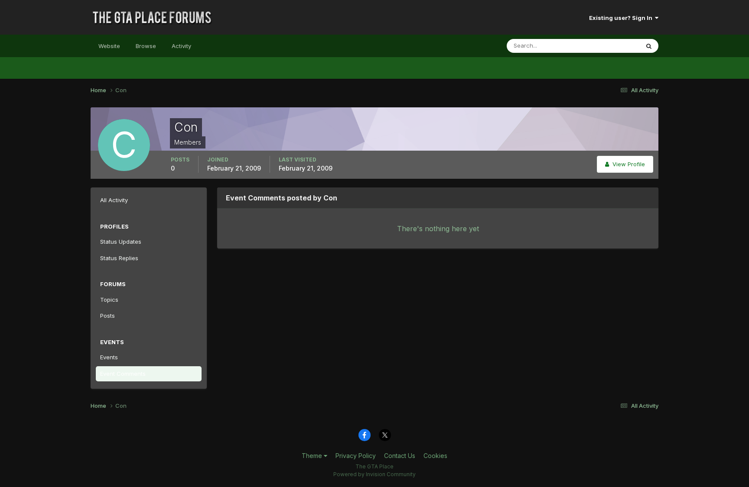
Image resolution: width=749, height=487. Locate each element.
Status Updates (608, 45)
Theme (313, 455)
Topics (109, 299)
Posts (107, 315)
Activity (181, 45)
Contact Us (399, 455)
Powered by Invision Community (374, 474)
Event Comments (123, 373)
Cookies (435, 455)
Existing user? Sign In (622, 17)
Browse (146, 45)
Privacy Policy (355, 455)
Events (109, 357)
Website (109, 45)
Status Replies (119, 258)
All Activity (114, 200)
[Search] (648, 46)
